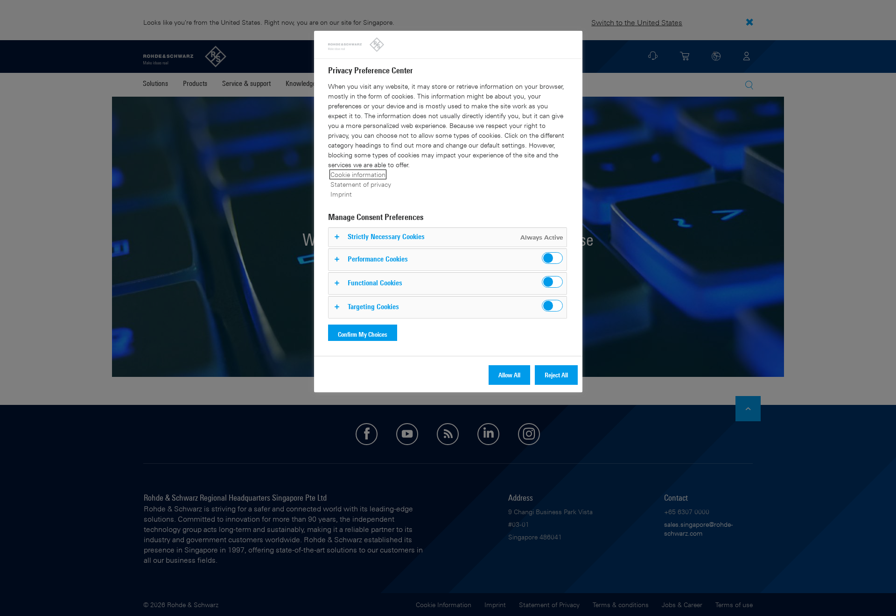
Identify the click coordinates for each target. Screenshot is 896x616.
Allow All (509, 375)
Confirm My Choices (362, 334)
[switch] (552, 258)
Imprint (341, 194)
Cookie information (357, 174)
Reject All (556, 375)
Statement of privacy (360, 184)
